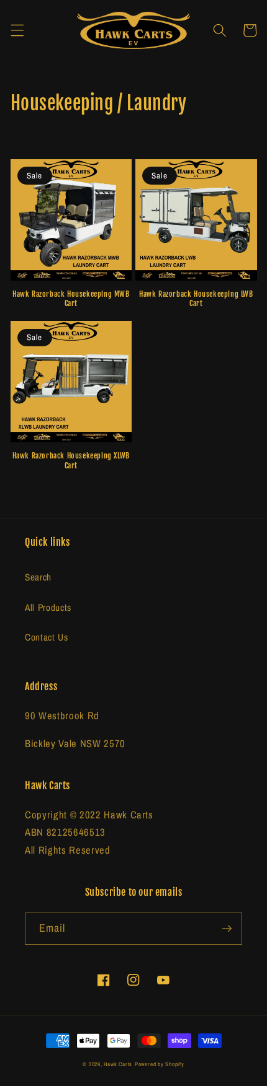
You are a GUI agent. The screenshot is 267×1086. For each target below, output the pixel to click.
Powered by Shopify (159, 1064)
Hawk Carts (118, 1064)
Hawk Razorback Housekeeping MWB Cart (71, 299)
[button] (17, 30)
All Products (48, 607)
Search (38, 577)
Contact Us (46, 637)
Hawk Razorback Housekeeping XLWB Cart (71, 460)
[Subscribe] (227, 929)
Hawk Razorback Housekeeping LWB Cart (196, 299)
